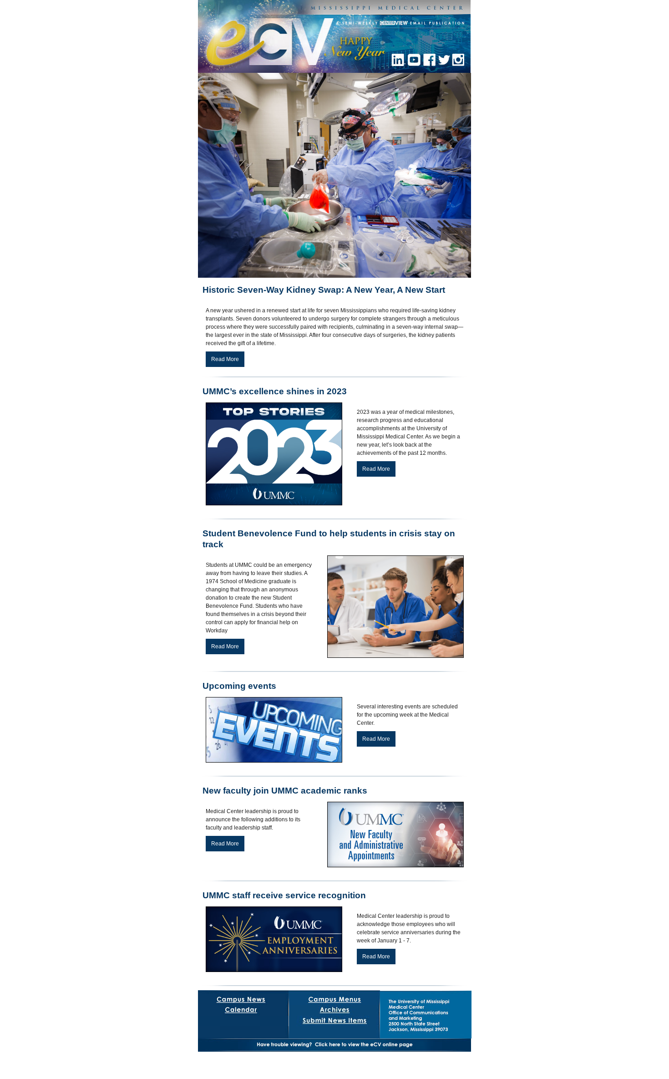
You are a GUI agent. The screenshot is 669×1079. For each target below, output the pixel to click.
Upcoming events (239, 686)
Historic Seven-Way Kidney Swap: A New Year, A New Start (324, 290)
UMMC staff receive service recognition (284, 895)
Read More (225, 359)
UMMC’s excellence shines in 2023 (275, 391)
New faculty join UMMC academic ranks (285, 790)
